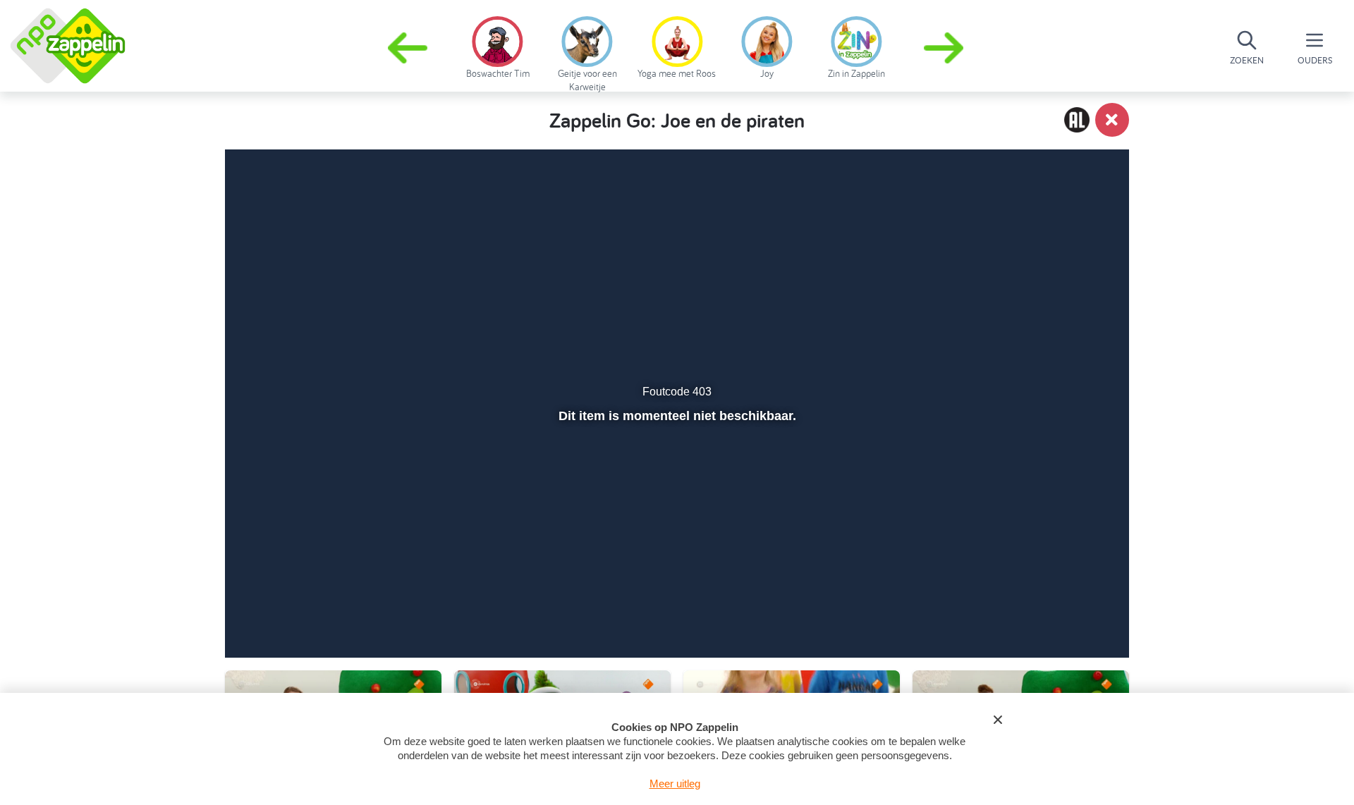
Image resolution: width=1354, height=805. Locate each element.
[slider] (675, 579)
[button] (945, 47)
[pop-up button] (1038, 610)
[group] (497, 45)
